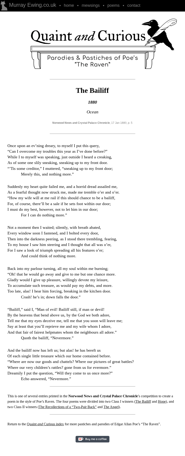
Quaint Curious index (45, 424)
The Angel (111, 407)
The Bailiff (143, 401)
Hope (162, 401)
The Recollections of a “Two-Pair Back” (68, 407)
